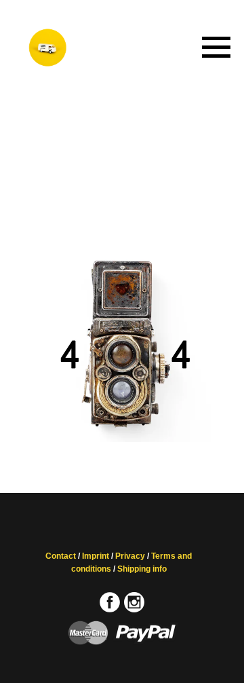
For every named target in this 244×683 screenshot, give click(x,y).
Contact (60, 556)
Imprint (95, 556)
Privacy (130, 556)
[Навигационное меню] (216, 47)
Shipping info (142, 569)
